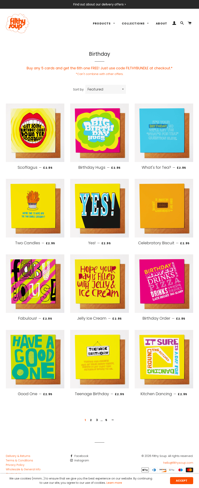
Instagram (81, 460)
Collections (134, 23)
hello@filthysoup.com (178, 463)
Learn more (114, 483)
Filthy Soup (159, 456)
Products (102, 23)
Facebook (81, 456)
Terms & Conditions (19, 460)
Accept (181, 481)
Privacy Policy (15, 465)
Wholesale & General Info (23, 469)
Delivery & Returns (18, 456)
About (161, 23)
